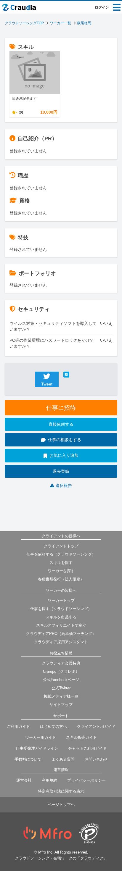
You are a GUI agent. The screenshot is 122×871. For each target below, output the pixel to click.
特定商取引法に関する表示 (61, 791)
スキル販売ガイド (81, 737)
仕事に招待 (61, 407)
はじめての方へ (53, 726)
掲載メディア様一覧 (61, 696)
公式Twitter (61, 688)
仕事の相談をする (64, 439)
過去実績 (61, 471)
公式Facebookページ (61, 680)
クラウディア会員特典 (61, 663)
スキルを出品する (61, 617)
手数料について (28, 759)
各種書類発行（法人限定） (61, 579)
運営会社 (24, 780)
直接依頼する (61, 424)
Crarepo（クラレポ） (61, 671)
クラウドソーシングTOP (24, 23)
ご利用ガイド (18, 726)
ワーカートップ (61, 600)
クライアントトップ (61, 546)
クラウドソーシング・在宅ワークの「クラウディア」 (61, 858)
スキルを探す (61, 562)
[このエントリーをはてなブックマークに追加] (75, 375)
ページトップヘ (61, 804)
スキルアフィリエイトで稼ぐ (61, 625)
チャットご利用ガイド (87, 748)
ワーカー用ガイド (40, 737)
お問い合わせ (96, 759)
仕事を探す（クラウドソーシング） (61, 609)
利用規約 (49, 780)
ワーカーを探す (61, 571)
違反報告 (63, 485)
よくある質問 (63, 759)
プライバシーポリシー (86, 780)
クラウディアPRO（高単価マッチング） (61, 633)
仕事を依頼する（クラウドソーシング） (61, 554)
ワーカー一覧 (60, 23)
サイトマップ (61, 704)
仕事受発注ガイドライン (37, 748)
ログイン (102, 7)
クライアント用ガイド (96, 726)
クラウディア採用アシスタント (61, 642)
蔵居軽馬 (84, 23)
